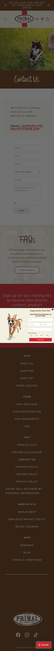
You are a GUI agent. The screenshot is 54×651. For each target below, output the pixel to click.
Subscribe (41, 339)
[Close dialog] (53, 309)
